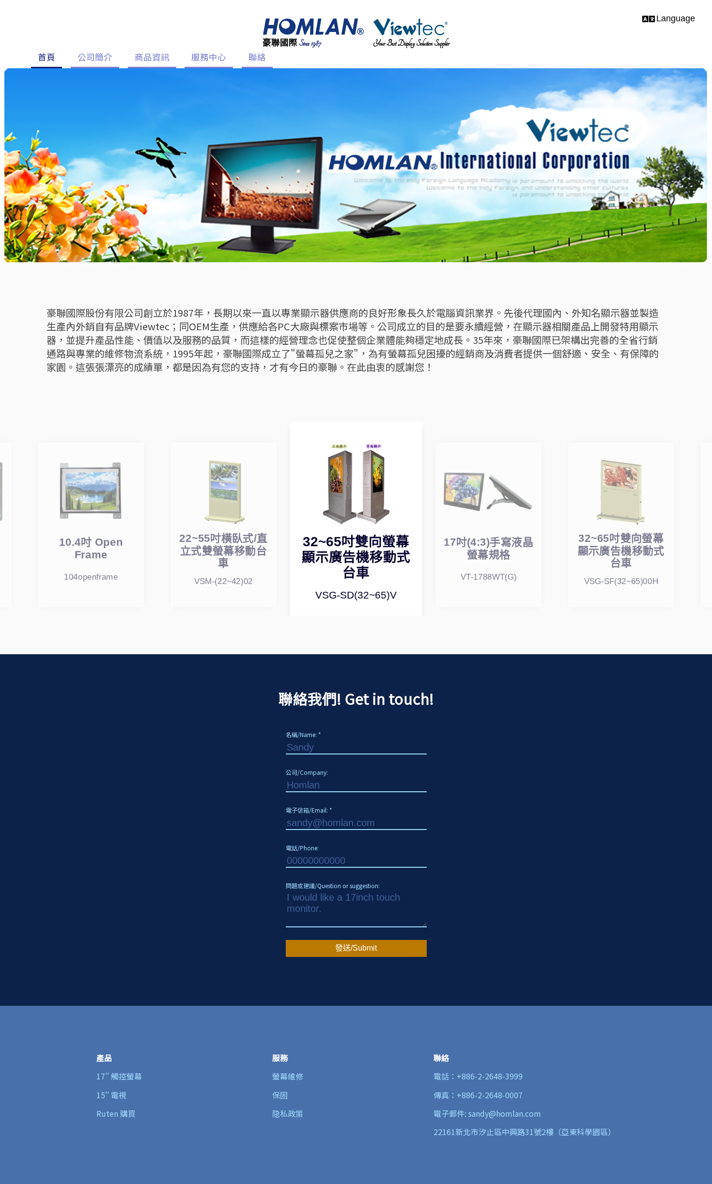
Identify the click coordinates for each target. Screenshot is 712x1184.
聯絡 (257, 57)
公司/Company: (307, 772)
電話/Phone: (302, 848)
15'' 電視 (111, 1095)
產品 (104, 1057)
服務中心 (208, 57)
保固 (280, 1095)
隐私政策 (287, 1113)
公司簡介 (94, 57)
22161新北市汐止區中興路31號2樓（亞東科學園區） (524, 1132)
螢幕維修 (287, 1076)
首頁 (46, 57)
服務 (280, 1057)
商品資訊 (152, 57)
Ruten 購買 (116, 1113)
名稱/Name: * (303, 734)
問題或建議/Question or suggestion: (333, 885)
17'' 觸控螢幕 (119, 1076)
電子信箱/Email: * (309, 810)
